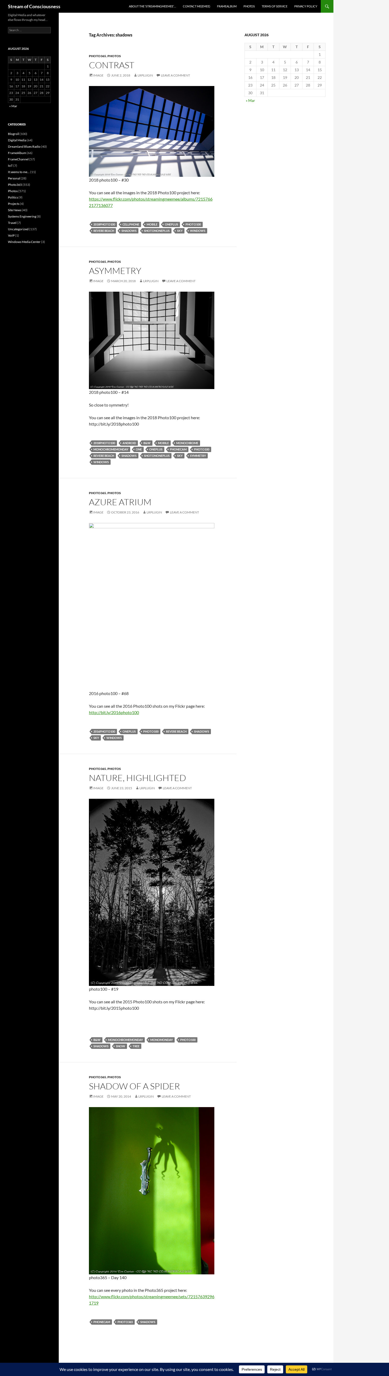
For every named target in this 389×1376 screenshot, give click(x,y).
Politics (13, 197)
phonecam (178, 449)
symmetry (198, 455)
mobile (152, 224)
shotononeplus (157, 230)
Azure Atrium (120, 502)
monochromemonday (110, 449)
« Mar (250, 100)
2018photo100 (104, 224)
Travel (12, 223)
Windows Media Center (24, 242)
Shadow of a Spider (134, 1086)
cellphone (131, 224)
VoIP (11, 235)
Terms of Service (274, 6)
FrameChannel (18, 159)
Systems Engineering (22, 216)
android (129, 443)
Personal (14, 178)
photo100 (193, 224)
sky (180, 230)
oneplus (171, 224)
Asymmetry (115, 270)
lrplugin (145, 75)
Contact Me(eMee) (196, 6)
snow (120, 1046)
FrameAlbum (227, 6)
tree (136, 1046)
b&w (147, 443)
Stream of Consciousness (34, 6)
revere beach (103, 230)
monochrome (187, 443)
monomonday (161, 1039)
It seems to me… (19, 172)
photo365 (125, 1322)
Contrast (111, 65)
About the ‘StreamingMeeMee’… (152, 6)
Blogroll (13, 134)
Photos (249, 6)
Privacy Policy (305, 6)
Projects (13, 204)
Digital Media (17, 140)
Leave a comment (175, 75)
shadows (129, 230)
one (139, 449)
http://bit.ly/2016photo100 (114, 712)
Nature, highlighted (137, 777)
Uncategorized (18, 229)
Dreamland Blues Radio (24, 146)
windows (197, 230)
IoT (10, 166)
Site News (14, 210)
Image (98, 75)
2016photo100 (104, 731)
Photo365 (97, 56)
